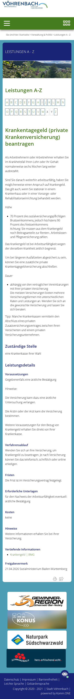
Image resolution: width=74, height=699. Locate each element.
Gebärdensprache (38, 684)
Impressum (29, 679)
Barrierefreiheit (48, 679)
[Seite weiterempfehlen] (62, 578)
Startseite (24, 34)
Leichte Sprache (14, 684)
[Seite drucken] (55, 578)
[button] (7, 23)
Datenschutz (11, 679)
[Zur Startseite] (26, 5)
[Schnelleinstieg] (66, 23)
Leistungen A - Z (62, 34)
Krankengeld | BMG (22, 554)
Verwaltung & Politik (41, 34)
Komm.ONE (63, 693)
